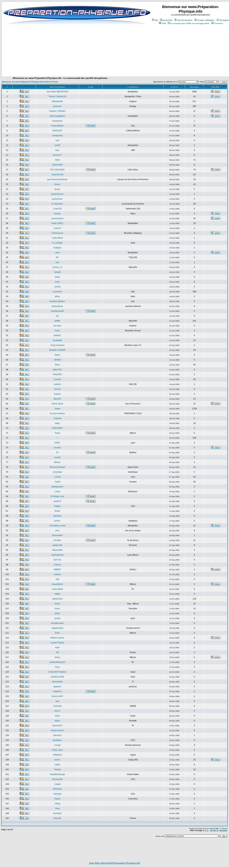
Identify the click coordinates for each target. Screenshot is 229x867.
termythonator (57, 623)
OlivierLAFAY (57, 696)
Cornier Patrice (57, 643)
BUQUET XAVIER (57, 350)
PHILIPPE (57, 374)
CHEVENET (57, 428)
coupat (57, 745)
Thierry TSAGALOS (57, 96)
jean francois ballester (57, 179)
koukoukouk (57, 306)
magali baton (57, 628)
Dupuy (57, 799)
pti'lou (57, 613)
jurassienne (57, 199)
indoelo (57, 574)
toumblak (57, 813)
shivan (57, 184)
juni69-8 (57, 501)
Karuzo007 (57, 725)
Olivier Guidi (57, 404)
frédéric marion (57, 638)
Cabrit (57, 482)
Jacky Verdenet (57, 345)
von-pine (57, 326)
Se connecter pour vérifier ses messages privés (189, 23)
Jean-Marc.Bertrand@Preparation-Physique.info (114, 863)
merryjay (57, 794)
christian (57, 540)
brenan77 (57, 155)
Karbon (57, 394)
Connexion (218, 23)
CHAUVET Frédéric (57, 672)
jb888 (57, 321)
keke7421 (57, 369)
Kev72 (57, 711)
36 (214, 830)
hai (57, 316)
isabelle (57, 384)
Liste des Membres (184, 20)
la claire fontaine (57, 413)
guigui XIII (57, 545)
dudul (57, 277)
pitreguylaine (57, 486)
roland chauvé (57, 730)
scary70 (57, 228)
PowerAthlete (57, 126)
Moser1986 (57, 550)
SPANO (57, 360)
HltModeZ (57, 755)
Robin (57, 511)
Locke (57, 491)
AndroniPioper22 (57, 662)
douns (57, 189)
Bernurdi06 (57, 682)
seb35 (57, 145)
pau (57, 262)
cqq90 (57, 764)
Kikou (57, 721)
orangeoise (57, 135)
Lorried (57, 477)
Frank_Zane (57, 750)
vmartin (57, 457)
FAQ (156, 20)
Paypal (57, 506)
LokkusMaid (57, 589)
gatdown (57, 686)
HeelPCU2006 (57, 677)
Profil (164, 23)
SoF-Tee (57, 560)
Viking (57, 803)
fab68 (57, 594)
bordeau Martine (57, 301)
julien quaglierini (57, 116)
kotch (57, 716)
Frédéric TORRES (57, 111)
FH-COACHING (57, 169)
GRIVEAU (57, 789)
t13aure (57, 564)
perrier (57, 521)
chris (57, 530)
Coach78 (57, 209)
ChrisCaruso (57, 233)
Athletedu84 (57, 101)
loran (57, 282)
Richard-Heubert (57, 467)
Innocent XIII (57, 174)
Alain (57, 647)
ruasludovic (57, 121)
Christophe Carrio (57, 525)
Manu (57, 365)
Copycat (57, 418)
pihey (57, 296)
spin (57, 701)
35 (211, 830)
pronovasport (57, 218)
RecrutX (57, 818)
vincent (57, 389)
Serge (57, 408)
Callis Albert (57, 238)
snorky (57, 618)
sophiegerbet (57, 555)
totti (57, 579)
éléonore (57, 735)
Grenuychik (57, 779)
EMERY (57, 569)
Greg (57, 808)
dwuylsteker (57, 584)
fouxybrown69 (57, 311)
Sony (57, 667)
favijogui (57, 248)
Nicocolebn (57, 535)
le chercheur (57, 204)
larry (57, 150)
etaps (57, 423)
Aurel (57, 330)
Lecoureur (57, 291)
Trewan (57, 769)
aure (57, 252)
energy (57, 213)
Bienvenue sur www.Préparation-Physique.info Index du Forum (30, 82)
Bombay (57, 516)
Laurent (57, 379)
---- (57, 438)
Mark (57, 160)
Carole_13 (57, 267)
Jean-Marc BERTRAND (57, 91)
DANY (57, 443)
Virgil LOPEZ (57, 223)
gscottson (57, 740)
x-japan (57, 784)
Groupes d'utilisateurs (206, 20)
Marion (57, 462)
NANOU (57, 335)
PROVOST (57, 130)
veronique (57, 472)
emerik (57, 287)
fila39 (57, 355)
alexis (57, 603)
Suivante (223, 830)
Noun (57, 608)
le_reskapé (57, 243)
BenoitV (57, 399)
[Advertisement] (79, 66)
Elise (57, 633)
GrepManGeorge (57, 774)
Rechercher (167, 20)
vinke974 (57, 691)
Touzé (57, 433)
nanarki (57, 272)
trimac (57, 657)
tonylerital (57, 340)
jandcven (57, 106)
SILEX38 (57, 706)
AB (57, 652)
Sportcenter (57, 599)
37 (217, 830)
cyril (57, 140)
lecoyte (57, 447)
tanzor (57, 760)
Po (57, 452)
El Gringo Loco (57, 496)
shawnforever (57, 194)
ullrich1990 (57, 165)
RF (57, 257)
